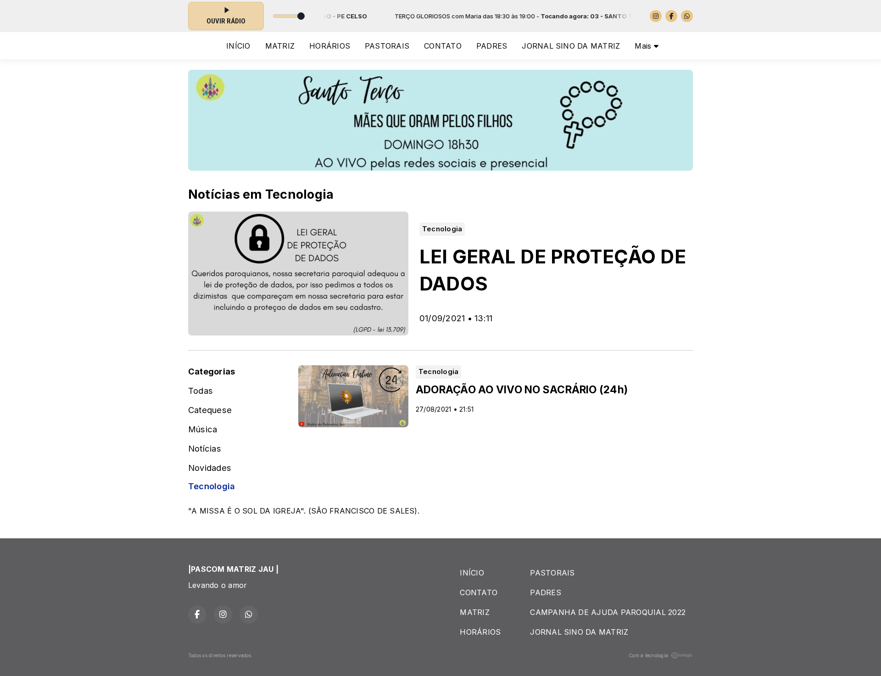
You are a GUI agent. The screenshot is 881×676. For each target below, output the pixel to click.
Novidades (209, 468)
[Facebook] (671, 16)
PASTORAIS (387, 45)
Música (202, 429)
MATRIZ (280, 45)
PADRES (491, 45)
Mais (644, 45)
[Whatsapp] (687, 16)
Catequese (210, 410)
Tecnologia (211, 486)
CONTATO (443, 45)
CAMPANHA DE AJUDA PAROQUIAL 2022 (608, 612)
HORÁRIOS (329, 45)
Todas (200, 390)
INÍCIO (238, 45)
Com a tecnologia (648, 655)
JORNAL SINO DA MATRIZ (571, 45)
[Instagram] (656, 16)
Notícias (204, 448)
